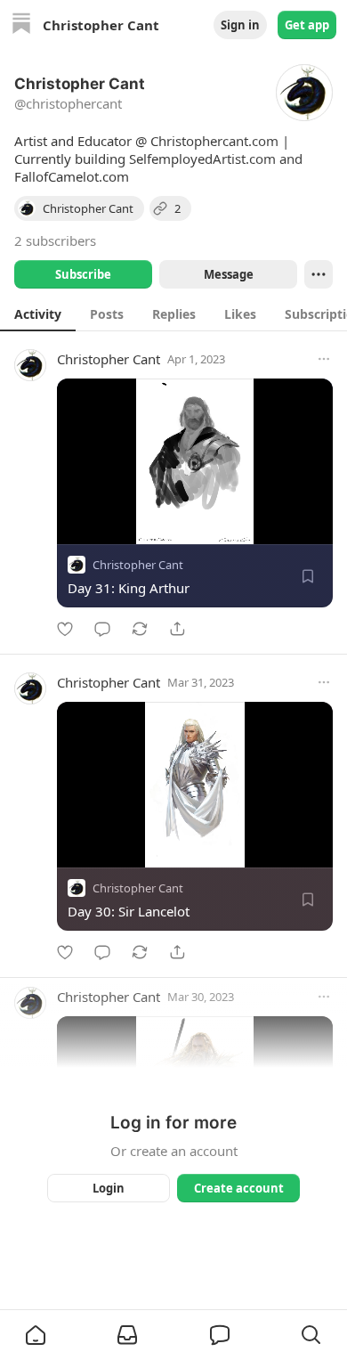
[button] (35, 1335)
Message (229, 274)
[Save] (308, 576)
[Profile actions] (318, 274)
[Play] (77, 525)
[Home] (21, 25)
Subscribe (83, 274)
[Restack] (140, 629)
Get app (307, 25)
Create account (239, 1188)
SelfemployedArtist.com (202, 158)
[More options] (324, 359)
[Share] (177, 629)
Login (109, 1188)
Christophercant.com (214, 141)
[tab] (38, 313)
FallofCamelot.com (71, 176)
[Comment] (102, 629)
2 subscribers (55, 240)
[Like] (65, 629)
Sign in (240, 25)
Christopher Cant (108, 359)
